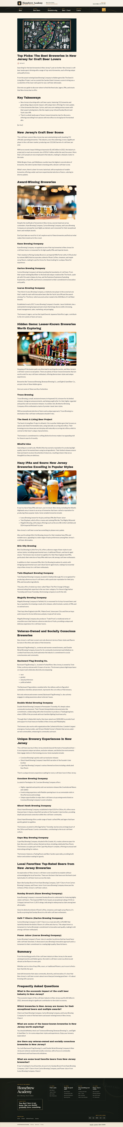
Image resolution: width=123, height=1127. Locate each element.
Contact (23, 1118)
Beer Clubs (52, 1094)
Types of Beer (53, 1092)
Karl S (22, 63)
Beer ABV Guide (96, 1095)
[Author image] (18, 63)
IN (104, 1118)
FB (90, 1117)
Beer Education (96, 1091)
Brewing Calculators (68, 1095)
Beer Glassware (53, 1095)
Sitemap (32, 1124)
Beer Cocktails (81, 1095)
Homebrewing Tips (68, 1093)
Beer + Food (81, 1093)
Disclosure (37, 1124)
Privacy (42, 1124)
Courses (37, 1118)
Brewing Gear (67, 1097)
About (18, 1118)
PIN (97, 1117)
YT (100, 1117)
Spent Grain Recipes (82, 1097)
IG (93, 1117)
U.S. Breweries (96, 1097)
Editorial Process (30, 1118)
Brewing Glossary (97, 1093)
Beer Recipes (67, 1091)
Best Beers (52, 1090)
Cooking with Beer (82, 1091)
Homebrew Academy (25, 1089)
